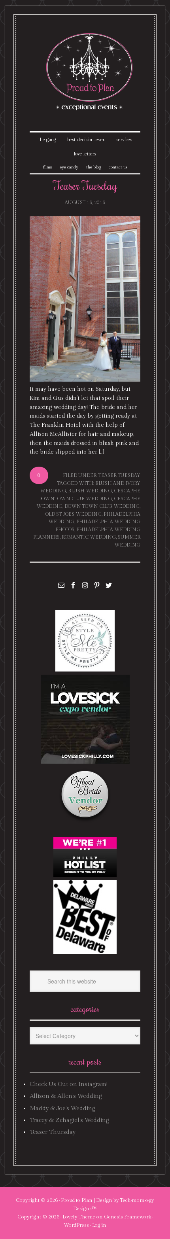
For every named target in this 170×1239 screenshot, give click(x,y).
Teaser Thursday (53, 1132)
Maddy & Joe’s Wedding (62, 1108)
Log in (99, 1225)
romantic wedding (89, 537)
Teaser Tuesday (85, 185)
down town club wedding (102, 506)
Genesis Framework (127, 1217)
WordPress (76, 1225)
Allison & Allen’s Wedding (66, 1096)
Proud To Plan (90, 71)
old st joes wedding (73, 514)
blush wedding (90, 491)
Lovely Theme (78, 1217)
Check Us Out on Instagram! (69, 1084)
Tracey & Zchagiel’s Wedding (69, 1120)
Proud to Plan (77, 1200)
